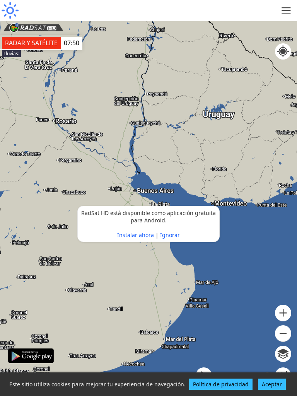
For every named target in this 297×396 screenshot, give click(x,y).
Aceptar (272, 384)
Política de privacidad (221, 384)
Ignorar (170, 235)
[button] (283, 313)
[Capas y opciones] (283, 354)
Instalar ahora (135, 235)
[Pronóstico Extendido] (9, 10)
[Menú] (286, 10)
